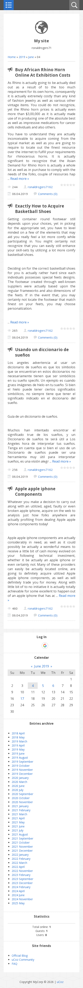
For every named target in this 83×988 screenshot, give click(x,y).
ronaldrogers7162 (40, 187)
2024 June (18, 895)
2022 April (18, 867)
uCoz (60, 982)
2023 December (22, 883)
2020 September (22, 794)
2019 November (22, 770)
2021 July (17, 830)
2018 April (18, 733)
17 (22, 698)
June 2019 (41, 666)
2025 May (18, 903)
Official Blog (20, 955)
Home (12, 57)
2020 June (18, 786)
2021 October (21, 842)
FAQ (14, 964)
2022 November (22, 871)
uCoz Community (23, 960)
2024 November (22, 899)
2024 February (21, 887)
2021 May (18, 822)
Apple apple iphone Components (35, 491)
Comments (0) (47, 194)
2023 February (21, 875)
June (31, 57)
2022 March (19, 863)
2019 (22, 57)
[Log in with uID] (38, 646)
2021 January (20, 806)
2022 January (20, 855)
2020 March (19, 782)
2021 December (22, 850)
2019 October (21, 766)
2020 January (20, 778)
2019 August (20, 757)
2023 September (22, 879)
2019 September (22, 762)
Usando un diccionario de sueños (42, 352)
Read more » (19, 178)
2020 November (22, 802)
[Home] (41, 33)
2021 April (18, 818)
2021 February (21, 810)
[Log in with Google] (45, 645)
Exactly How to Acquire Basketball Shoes (39, 208)
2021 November (22, 846)
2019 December (22, 774)
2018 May (18, 737)
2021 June (18, 826)
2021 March (19, 814)
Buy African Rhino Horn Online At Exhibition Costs (42, 72)
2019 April (18, 745)
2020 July (17, 790)
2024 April (18, 891)
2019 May (18, 749)
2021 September (22, 838)
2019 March (19, 741)
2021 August (20, 834)
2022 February (21, 859)
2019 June (18, 753)
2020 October (21, 798)
